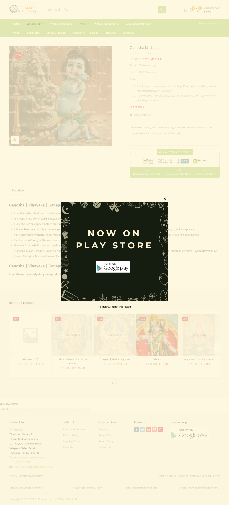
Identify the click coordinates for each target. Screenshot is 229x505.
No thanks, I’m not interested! (114, 306)
